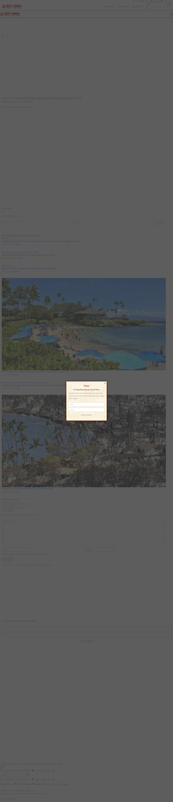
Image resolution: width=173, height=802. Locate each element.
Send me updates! (86, 415)
